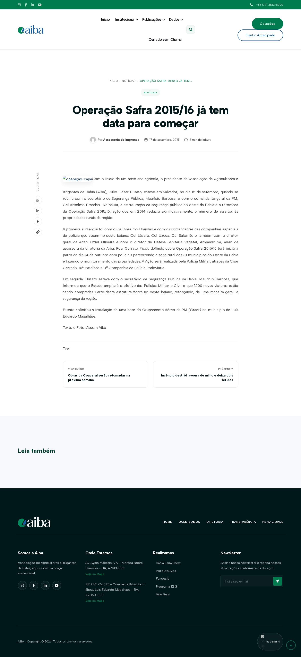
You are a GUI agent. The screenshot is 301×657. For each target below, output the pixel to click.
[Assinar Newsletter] (277, 581)
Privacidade (272, 522)
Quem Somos (189, 522)
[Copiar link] (38, 232)
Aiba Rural (163, 594)
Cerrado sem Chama (165, 39)
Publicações (151, 19)
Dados (174, 19)
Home (167, 522)
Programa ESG (166, 586)
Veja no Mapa (94, 574)
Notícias (129, 80)
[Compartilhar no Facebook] (38, 221)
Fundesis (162, 578)
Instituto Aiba (166, 571)
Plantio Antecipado (260, 35)
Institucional (125, 19)
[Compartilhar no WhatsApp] (38, 200)
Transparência (243, 522)
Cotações (267, 24)
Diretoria (215, 522)
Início (105, 19)
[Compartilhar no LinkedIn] (38, 211)
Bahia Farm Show (168, 563)
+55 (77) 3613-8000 (269, 4)
